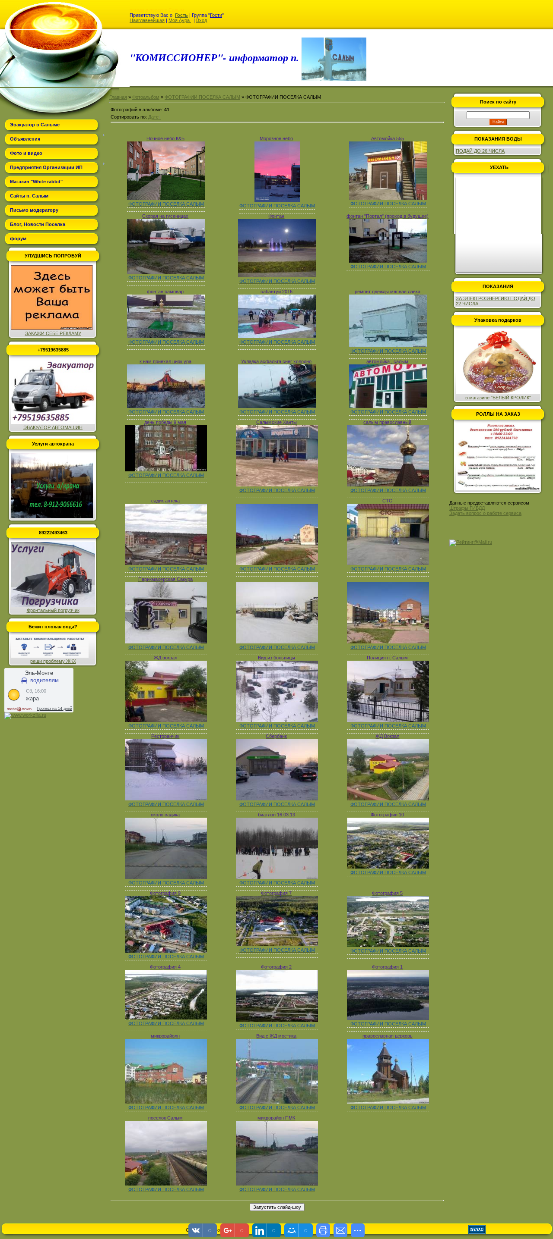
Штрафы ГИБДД (467, 508)
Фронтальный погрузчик (53, 610)
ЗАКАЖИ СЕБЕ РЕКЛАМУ (53, 333)
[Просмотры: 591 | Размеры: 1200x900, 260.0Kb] (388, 198)
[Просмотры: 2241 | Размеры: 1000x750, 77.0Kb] (166, 641)
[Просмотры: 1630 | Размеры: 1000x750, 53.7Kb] (166, 877)
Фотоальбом (145, 97)
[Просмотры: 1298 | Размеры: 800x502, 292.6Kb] (388, 866)
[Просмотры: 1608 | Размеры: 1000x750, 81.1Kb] (388, 563)
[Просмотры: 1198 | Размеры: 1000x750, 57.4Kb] (277, 641)
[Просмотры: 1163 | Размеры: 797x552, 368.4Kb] (166, 951)
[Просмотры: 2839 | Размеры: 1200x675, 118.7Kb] (388, 406)
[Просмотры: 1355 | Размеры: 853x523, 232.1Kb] (388, 1018)
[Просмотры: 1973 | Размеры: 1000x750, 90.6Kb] (388, 798)
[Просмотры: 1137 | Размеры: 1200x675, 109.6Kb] (277, 406)
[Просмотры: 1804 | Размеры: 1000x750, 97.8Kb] (166, 720)
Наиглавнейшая (147, 20)
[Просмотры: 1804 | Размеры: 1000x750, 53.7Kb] (277, 1183)
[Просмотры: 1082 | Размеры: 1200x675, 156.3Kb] (277, 336)
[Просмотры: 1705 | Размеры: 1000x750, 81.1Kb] (277, 720)
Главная (118, 97)
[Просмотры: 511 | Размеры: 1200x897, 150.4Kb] (277, 275)
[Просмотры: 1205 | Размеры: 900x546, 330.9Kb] (166, 1017)
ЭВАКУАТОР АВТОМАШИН (53, 427)
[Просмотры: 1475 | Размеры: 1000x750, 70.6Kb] (388, 484)
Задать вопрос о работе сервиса (485, 513)
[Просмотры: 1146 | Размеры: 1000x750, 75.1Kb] (277, 563)
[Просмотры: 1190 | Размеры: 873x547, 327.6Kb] (388, 945)
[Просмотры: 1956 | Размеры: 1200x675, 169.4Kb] (166, 406)
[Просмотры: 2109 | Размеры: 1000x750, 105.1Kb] (277, 484)
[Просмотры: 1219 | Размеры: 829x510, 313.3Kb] (277, 944)
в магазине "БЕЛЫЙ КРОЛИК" (498, 397)
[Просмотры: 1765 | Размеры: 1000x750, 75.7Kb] (166, 563)
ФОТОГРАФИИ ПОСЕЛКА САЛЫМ (202, 97)
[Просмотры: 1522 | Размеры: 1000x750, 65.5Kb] (277, 1101)
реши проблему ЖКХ (53, 661)
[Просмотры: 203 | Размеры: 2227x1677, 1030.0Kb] (166, 198)
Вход (201, 20)
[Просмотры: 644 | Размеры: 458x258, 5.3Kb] (166, 469)
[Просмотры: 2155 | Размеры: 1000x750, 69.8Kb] (166, 1183)
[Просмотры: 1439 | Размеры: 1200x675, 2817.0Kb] (166, 336)
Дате (153, 116)
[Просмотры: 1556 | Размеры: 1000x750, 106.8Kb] (388, 720)
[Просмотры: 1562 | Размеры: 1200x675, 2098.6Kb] (388, 260)
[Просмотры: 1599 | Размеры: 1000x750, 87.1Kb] (166, 1101)
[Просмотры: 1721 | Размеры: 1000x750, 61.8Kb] (166, 798)
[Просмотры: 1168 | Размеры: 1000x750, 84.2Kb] (388, 641)
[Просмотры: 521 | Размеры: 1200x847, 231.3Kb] (166, 272)
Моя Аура (179, 20)
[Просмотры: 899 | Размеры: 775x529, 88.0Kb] (388, 345)
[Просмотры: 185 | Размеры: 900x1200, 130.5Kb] (277, 200)
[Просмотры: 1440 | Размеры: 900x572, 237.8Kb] (277, 1020)
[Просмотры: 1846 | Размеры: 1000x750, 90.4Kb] (388, 1101)
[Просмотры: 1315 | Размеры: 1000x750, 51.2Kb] (277, 877)
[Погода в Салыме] (55, 690)
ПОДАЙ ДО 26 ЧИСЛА (480, 151)
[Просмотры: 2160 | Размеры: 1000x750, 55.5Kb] (277, 798)
